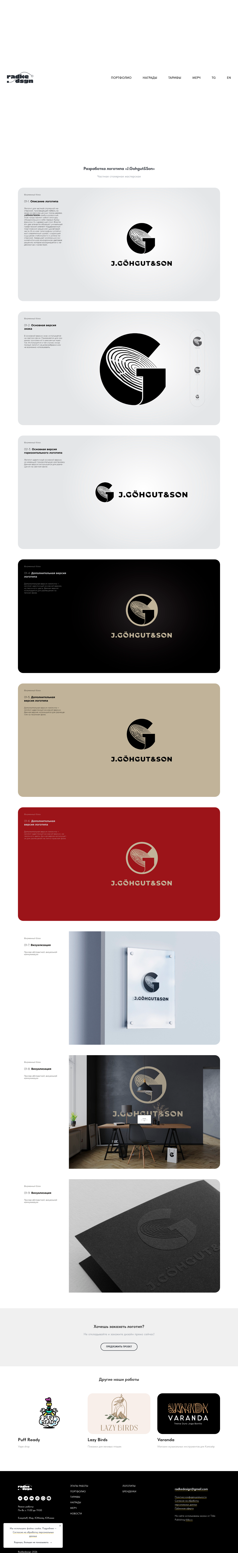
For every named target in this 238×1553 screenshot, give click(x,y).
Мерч (196, 77)
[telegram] (26, 1498)
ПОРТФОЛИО (78, 1491)
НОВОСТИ (76, 1513)
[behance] (31, 1498)
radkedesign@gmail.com (191, 1489)
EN (229, 77)
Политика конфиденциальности (191, 1497)
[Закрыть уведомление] (60, 1525)
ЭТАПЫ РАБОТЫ (79, 1485)
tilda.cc (189, 1519)
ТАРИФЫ (75, 1496)
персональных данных (186, 1504)
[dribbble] (37, 1498)
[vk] (20, 1498)
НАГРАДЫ (75, 1502)
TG (214, 77)
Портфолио (121, 77)
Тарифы (174, 77)
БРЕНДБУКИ (129, 1491)
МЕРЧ (73, 1508)
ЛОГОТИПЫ (129, 1485)
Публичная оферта (184, 1508)
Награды (150, 77)
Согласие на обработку (187, 1500)
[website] (43, 1498)
